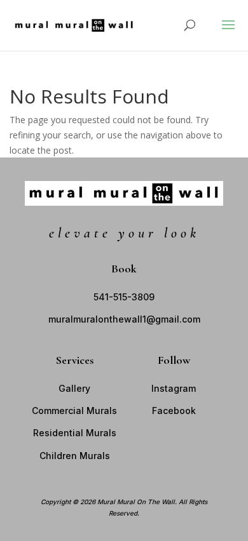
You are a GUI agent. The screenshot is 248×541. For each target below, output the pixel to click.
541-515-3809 (124, 296)
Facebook (174, 410)
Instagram (173, 388)
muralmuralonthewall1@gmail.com (124, 319)
